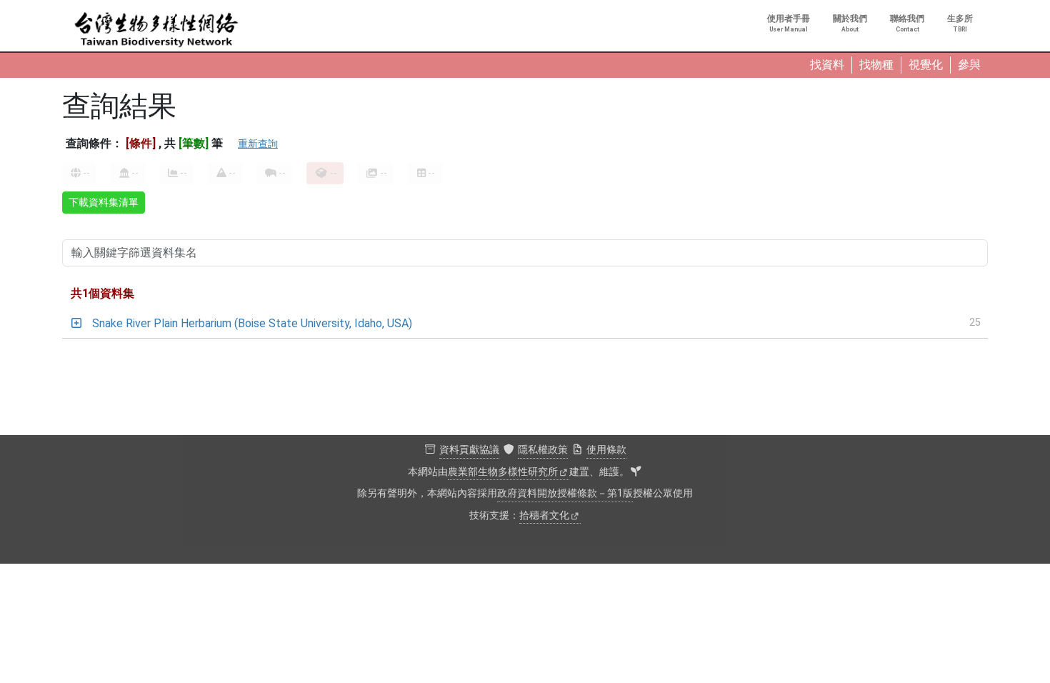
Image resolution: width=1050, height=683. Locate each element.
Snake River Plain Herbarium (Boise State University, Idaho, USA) (252, 323)
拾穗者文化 (544, 515)
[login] (635, 472)
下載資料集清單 (104, 202)
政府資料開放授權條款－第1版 (565, 493)
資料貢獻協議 (469, 450)
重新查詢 (258, 143)
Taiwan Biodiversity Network (156, 30)
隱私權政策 (543, 450)
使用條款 (606, 450)
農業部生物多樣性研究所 (503, 472)
